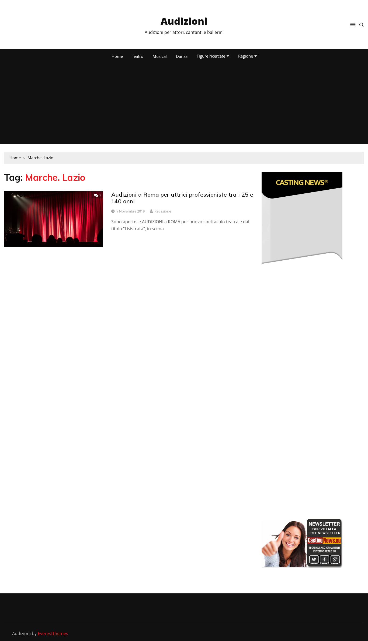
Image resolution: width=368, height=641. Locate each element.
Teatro (137, 56)
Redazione (162, 211)
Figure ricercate (211, 56)
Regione (245, 56)
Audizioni (184, 21)
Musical (159, 56)
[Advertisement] (184, 103)
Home (117, 56)
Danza (182, 56)
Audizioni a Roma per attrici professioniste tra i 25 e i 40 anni (182, 198)
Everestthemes (53, 633)
